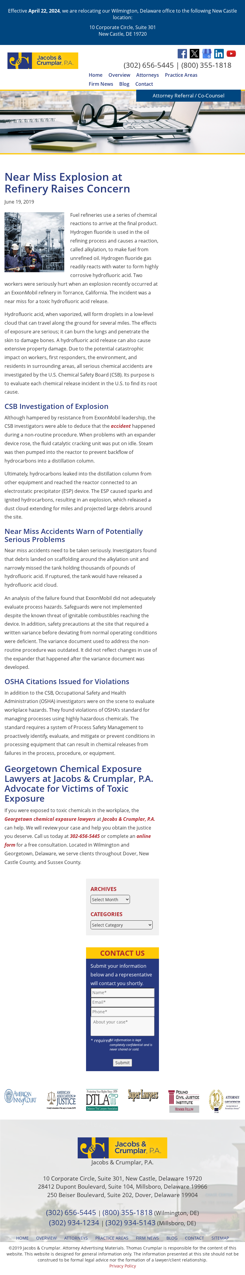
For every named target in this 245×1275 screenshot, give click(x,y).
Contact (144, 84)
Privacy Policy (122, 1266)
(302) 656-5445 (149, 65)
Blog (124, 84)
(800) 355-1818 (206, 65)
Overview (119, 75)
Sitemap (220, 1238)
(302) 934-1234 (74, 1222)
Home (95, 75)
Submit (122, 1062)
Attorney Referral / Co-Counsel (188, 95)
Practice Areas (181, 75)
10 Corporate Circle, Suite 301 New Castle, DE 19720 (122, 30)
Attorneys (147, 75)
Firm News (101, 84)
